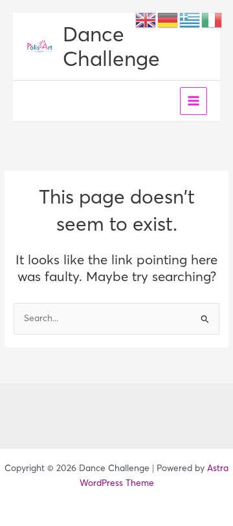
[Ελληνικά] (190, 19)
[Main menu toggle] (194, 101)
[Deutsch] (168, 19)
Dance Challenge (111, 46)
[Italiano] (212, 19)
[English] (146, 19)
